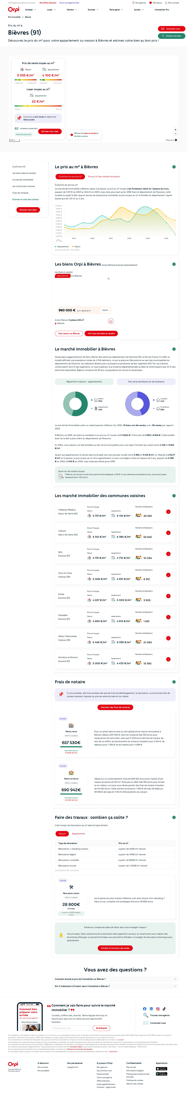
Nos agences (102, 1067)
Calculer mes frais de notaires (115, 707)
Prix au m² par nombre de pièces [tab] (104, 176)
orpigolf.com (72, 1067)
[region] (93, 99)
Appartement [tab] (78, 833)
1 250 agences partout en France (21, 3)
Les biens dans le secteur (24, 173)
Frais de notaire (70, 681)
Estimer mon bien (49, 131)
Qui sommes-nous (104, 1070)
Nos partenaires (75, 1063)
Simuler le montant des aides (115, 948)
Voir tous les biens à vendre (101, 333)
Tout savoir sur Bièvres (69, 333)
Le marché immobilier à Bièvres (85, 349)
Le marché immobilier (22, 180)
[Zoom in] (176, 130)
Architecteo (74, 870)
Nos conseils (43, 1067)
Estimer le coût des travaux (25, 199)
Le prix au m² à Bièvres (76, 166)
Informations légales (135, 1070)
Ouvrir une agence (104, 1077)
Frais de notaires (20, 193)
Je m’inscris (101, 1028)
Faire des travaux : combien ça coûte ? (91, 817)
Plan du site (131, 1067)
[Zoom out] (176, 134)
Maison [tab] (62, 833)
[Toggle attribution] (176, 140)
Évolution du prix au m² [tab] (70, 176)
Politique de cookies (134, 1080)
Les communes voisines (23, 186)
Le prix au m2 (18, 166)
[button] (115, 979)
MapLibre (170, 140)
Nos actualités (43, 1070)
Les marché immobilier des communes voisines (100, 495)
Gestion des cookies (134, 1084)
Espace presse (103, 1074)
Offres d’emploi (103, 1081)
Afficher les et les (86, 134)
